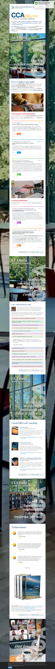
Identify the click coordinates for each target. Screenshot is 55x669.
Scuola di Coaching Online (21, 6)
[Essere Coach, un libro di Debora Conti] (27, 587)
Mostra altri (27, 567)
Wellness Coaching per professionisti (29, 610)
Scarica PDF (41, 6)
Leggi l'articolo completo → (18, 344)
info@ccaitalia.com (22, 252)
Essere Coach (24, 427)
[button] (12, 7)
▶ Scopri (14, 133)
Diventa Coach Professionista (28, 7)
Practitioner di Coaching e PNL (29, 608)
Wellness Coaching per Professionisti (30, 458)
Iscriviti (18, 133)
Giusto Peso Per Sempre (29, 213)
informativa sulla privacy (20, 665)
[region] (27, 587)
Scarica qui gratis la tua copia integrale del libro (28, 437)
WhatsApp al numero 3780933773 (38, 252)
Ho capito (10, 667)
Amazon (24, 438)
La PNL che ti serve (25, 443)
